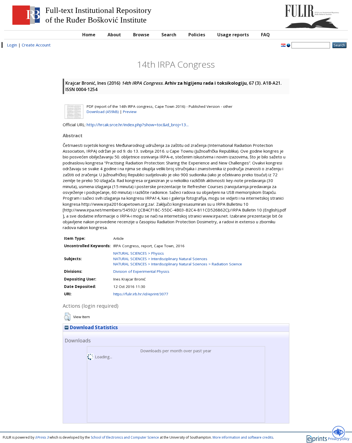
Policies (196, 35)
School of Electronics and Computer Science (125, 437)
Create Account (36, 45)
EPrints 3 (42, 437)
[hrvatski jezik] (283, 45)
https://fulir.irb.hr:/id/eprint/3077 (140, 293)
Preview (129, 111)
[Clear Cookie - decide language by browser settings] (288, 45)
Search (168, 35)
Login (12, 45)
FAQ (265, 35)
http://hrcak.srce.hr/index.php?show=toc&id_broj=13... (138, 124)
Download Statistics (93, 327)
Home (88, 35)
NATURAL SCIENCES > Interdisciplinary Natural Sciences (160, 258)
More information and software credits (243, 437)
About (114, 35)
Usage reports (233, 35)
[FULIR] (302, 14)
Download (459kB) (103, 111)
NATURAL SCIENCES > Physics (138, 253)
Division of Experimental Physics (141, 271)
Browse (141, 35)
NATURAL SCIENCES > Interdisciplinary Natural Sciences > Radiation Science (177, 264)
